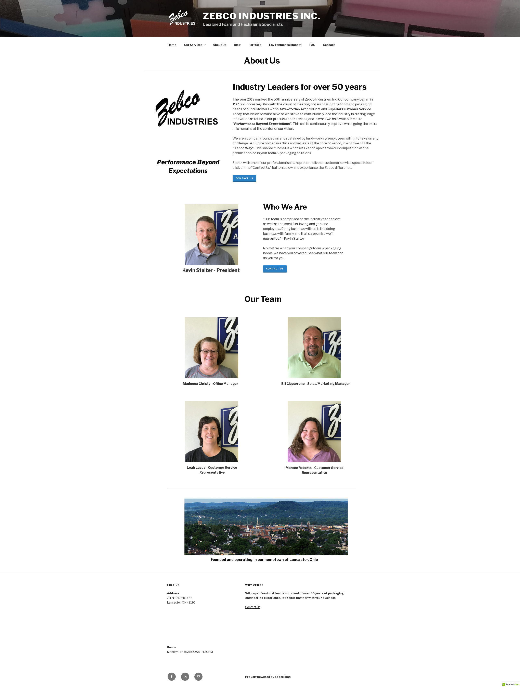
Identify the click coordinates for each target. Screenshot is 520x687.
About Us (219, 45)
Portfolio (254, 45)
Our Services (193, 45)
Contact (329, 45)
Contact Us (244, 178)
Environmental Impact (285, 45)
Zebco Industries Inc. (261, 16)
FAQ (312, 45)
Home (172, 45)
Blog (237, 45)
